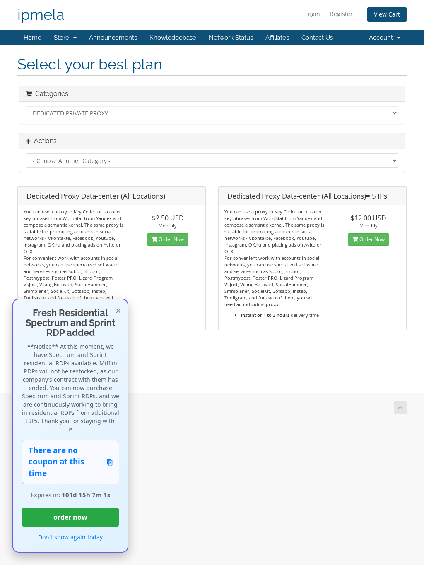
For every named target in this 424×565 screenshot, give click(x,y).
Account (382, 37)
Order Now (170, 239)
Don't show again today (70, 537)
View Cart (387, 14)
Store (63, 37)
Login (312, 14)
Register (341, 14)
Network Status (231, 37)
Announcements (113, 37)
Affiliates (277, 37)
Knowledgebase (172, 37)
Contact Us (317, 37)
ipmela (41, 15)
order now (70, 517)
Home (32, 37)
